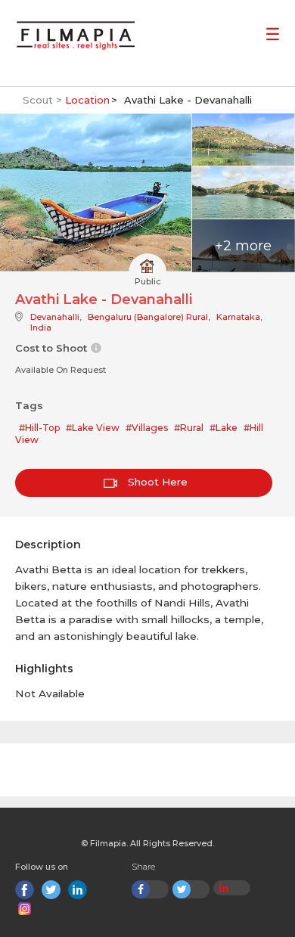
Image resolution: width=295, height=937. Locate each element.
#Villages (147, 427)
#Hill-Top (39, 427)
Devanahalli (54, 317)
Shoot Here (156, 482)
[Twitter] (51, 889)
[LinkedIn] (77, 889)
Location (87, 100)
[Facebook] (24, 889)
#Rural (188, 427)
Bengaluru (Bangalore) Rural (148, 317)
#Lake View (93, 427)
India (40, 327)
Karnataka (238, 317)
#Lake (224, 427)
